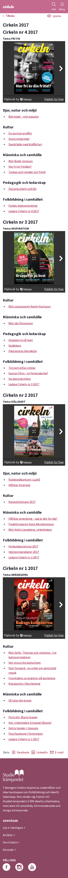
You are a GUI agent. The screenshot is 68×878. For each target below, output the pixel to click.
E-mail (59, 752)
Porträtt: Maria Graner (23, 717)
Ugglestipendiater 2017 (23, 552)
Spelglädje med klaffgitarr (25, 144)
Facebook (23, 752)
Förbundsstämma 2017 (23, 546)
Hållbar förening (19, 485)
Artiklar (8, 835)
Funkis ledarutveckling (23, 205)
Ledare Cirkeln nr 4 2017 (23, 211)
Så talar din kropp (19, 700)
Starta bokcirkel (18, 139)
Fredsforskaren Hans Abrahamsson (31, 524)
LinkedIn (42, 752)
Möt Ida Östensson (20, 323)
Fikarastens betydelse (22, 351)
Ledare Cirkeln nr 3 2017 (23, 384)
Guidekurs (14, 345)
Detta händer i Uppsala (23, 728)
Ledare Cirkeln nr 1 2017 (23, 739)
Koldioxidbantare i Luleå (24, 479)
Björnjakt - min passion (23, 116)
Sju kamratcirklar (19, 379)
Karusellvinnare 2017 (22, 502)
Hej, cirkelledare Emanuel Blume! (29, 723)
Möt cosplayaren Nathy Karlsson (29, 306)
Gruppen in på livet (20, 340)
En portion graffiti (20, 133)
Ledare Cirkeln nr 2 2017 (23, 557)
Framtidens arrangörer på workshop (31, 678)
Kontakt (8, 850)
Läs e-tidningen (13, 827)
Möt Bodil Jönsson (20, 161)
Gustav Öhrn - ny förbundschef (28, 373)
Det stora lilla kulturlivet (24, 662)
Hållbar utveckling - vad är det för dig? (32, 518)
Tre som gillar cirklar (22, 368)
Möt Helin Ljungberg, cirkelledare (30, 529)
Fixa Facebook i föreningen (25, 733)
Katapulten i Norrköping (24, 683)
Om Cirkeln (10, 842)
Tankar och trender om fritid (26, 172)
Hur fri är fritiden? (20, 166)
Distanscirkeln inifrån (22, 189)
